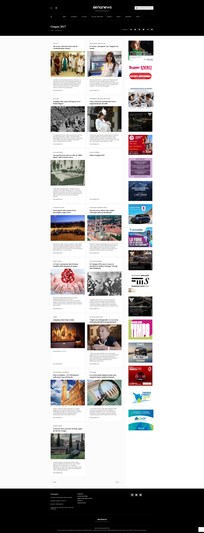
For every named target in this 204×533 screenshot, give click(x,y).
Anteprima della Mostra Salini (63, 320)
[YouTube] (140, 494)
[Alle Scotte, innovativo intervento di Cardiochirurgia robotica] (68, 64)
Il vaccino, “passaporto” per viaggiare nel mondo (104, 47)
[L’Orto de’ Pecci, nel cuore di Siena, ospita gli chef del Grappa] (68, 446)
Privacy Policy (81, 503)
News (64, 16)
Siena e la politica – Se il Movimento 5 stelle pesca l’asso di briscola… (66, 376)
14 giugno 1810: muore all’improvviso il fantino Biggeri (66, 102)
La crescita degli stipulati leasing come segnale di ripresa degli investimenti (103, 376)
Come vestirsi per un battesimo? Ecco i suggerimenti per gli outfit (103, 102)
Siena (60, 261)
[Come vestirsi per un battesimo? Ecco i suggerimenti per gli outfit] (104, 119)
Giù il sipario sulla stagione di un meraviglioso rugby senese (64, 211)
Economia (74, 16)
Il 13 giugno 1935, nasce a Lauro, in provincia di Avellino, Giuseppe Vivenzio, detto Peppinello (104, 266)
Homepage (80, 494)
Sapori (60, 426)
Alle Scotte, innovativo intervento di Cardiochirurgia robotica (65, 47)
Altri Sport (57, 207)
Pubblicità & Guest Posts (84, 498)
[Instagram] (136, 494)
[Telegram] (147, 29)
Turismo (109, 16)
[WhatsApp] (151, 29)
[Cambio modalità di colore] (56, 8)
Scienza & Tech (101, 43)
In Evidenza (94, 43)
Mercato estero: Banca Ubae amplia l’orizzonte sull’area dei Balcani (102, 211)
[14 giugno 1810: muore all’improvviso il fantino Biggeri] (68, 119)
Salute (56, 43)
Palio (101, 317)
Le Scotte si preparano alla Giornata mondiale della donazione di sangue (65, 265)
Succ (117, 482)
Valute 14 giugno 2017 (97, 155)
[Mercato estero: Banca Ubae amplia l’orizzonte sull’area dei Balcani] (104, 228)
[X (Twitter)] (135, 29)
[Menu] (51, 8)
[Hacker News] (143, 29)
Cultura (84, 16)
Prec (54, 482)
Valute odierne (95, 152)
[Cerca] (51, 17)
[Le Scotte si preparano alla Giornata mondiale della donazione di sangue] (68, 281)
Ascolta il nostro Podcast (145, 8)
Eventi (118, 16)
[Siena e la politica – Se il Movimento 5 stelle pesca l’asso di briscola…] (68, 392)
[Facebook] (131, 29)
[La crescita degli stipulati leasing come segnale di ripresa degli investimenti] (104, 392)
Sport (138, 16)
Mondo (105, 207)
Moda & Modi (106, 98)
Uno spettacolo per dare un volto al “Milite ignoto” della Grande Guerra (67, 156)
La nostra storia (82, 496)
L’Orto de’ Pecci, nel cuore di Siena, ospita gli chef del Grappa (67, 430)
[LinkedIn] (139, 29)
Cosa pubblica (58, 372)
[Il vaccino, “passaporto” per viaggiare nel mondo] (104, 64)
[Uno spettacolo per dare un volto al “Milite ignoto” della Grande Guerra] (68, 173)
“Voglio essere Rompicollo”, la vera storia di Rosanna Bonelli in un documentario (104, 321)
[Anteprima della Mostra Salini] (68, 335)
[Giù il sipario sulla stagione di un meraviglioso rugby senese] (68, 228)
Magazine (128, 16)
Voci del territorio (97, 16)
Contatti (80, 500)
